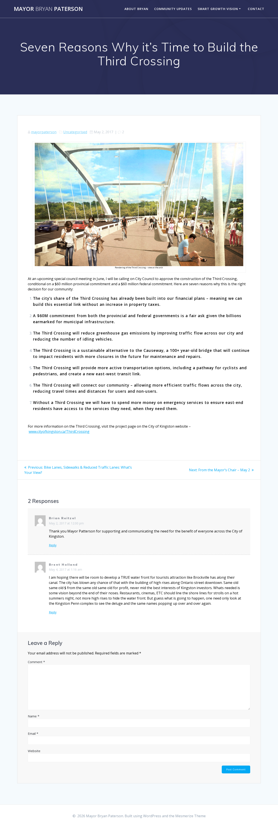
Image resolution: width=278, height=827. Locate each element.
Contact (256, 9)
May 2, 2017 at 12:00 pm (66, 523)
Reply (52, 545)
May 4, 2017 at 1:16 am (65, 569)
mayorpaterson (43, 132)
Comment (36, 662)
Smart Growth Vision (218, 9)
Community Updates (173, 9)
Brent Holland (63, 565)
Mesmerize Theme (190, 816)
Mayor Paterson (48, 9)
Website (34, 751)
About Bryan (136, 9)
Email (33, 733)
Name (33, 716)
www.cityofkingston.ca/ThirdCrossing (59, 431)
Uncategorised (75, 132)
